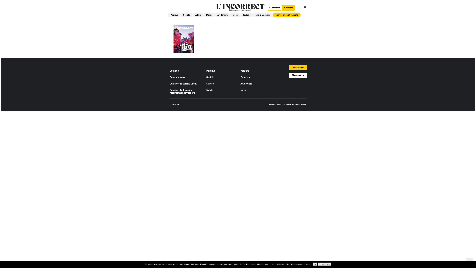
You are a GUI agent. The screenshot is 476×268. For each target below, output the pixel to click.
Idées (235, 15)
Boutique (247, 15)
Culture (198, 15)
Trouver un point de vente (286, 15)
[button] (305, 7)
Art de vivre (222, 15)
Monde (209, 15)
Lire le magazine (262, 15)
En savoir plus (324, 264)
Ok (315, 264)
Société (186, 15)
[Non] (473, 264)
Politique (174, 15)
